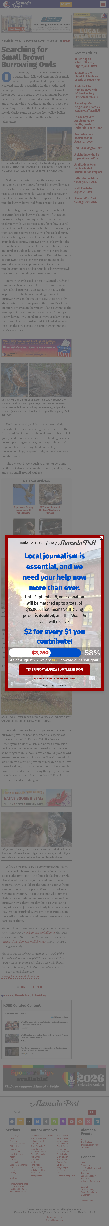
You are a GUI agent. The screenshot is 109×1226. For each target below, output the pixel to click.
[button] (101, 538)
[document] (54, 613)
